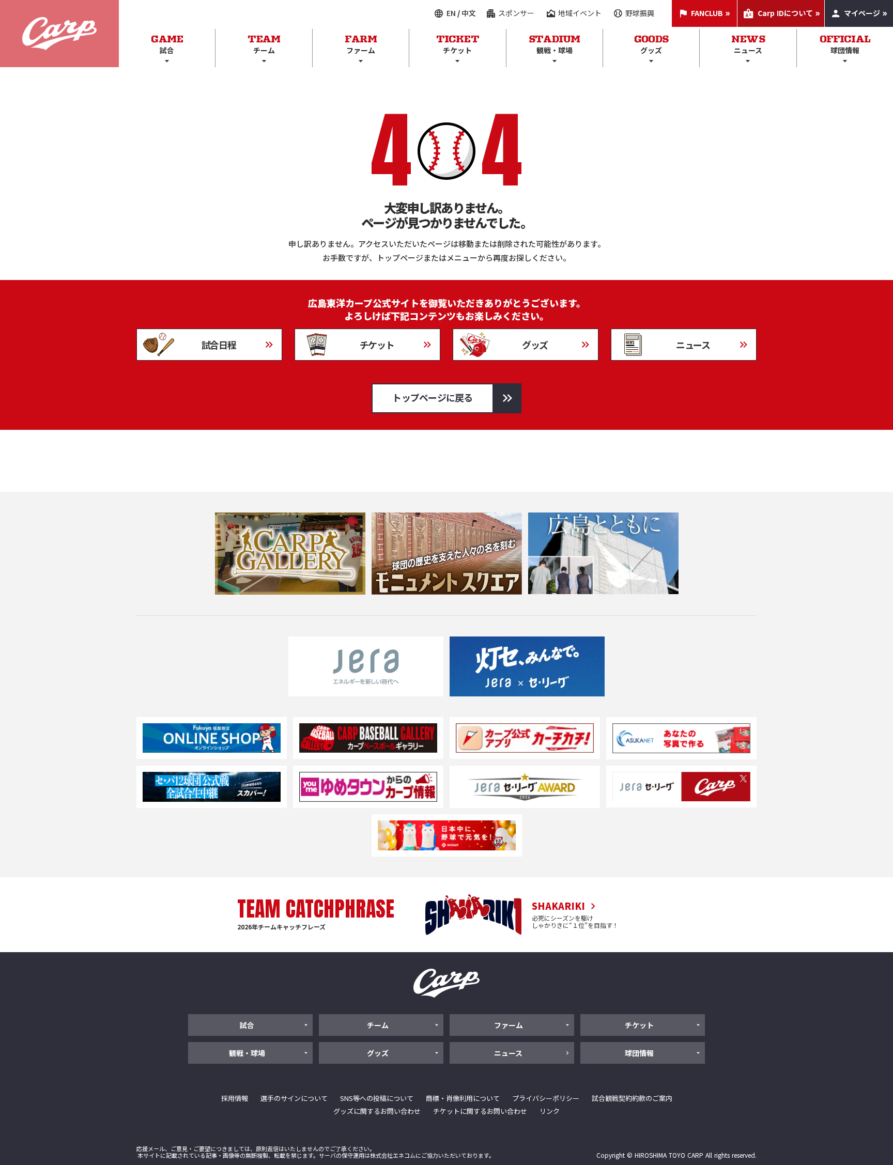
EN (451, 13)
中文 (468, 13)
